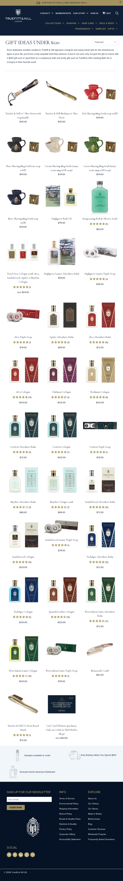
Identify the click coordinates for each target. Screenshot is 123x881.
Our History (93, 803)
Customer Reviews (96, 829)
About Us (92, 798)
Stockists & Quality (67, 823)
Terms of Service (67, 798)
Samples (101, 28)
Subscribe (15, 807)
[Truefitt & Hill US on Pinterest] (15, 854)
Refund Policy (65, 813)
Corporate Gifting (67, 834)
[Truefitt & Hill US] (18, 16)
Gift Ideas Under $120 (32, 42)
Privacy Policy (65, 829)
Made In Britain (95, 813)
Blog (90, 823)
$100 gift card (15, 58)
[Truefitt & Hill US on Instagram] (26, 854)
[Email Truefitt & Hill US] (32, 854)
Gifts (111, 28)
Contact (45, 13)
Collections (53, 23)
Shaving (71, 23)
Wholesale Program (97, 834)
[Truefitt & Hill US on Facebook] (9, 854)
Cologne (11, 62)
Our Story (79, 13)
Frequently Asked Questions (101, 839)
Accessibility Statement (70, 839)
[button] (97, 224)
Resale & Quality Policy (70, 818)
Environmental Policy (68, 803)
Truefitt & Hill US (19, 872)
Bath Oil (105, 58)
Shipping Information (68, 808)
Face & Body (107, 23)
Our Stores (93, 808)
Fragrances (83, 28)
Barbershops (63, 13)
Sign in (94, 13)
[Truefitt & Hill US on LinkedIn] (20, 854)
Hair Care (88, 23)
